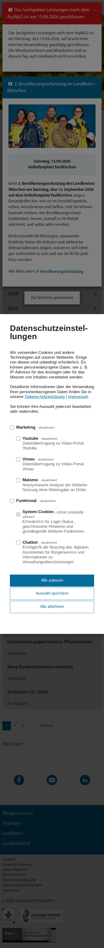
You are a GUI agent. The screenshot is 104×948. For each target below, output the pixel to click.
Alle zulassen (52, 580)
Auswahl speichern (52, 593)
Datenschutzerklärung (45, 396)
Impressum (78, 396)
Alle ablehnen (52, 607)
